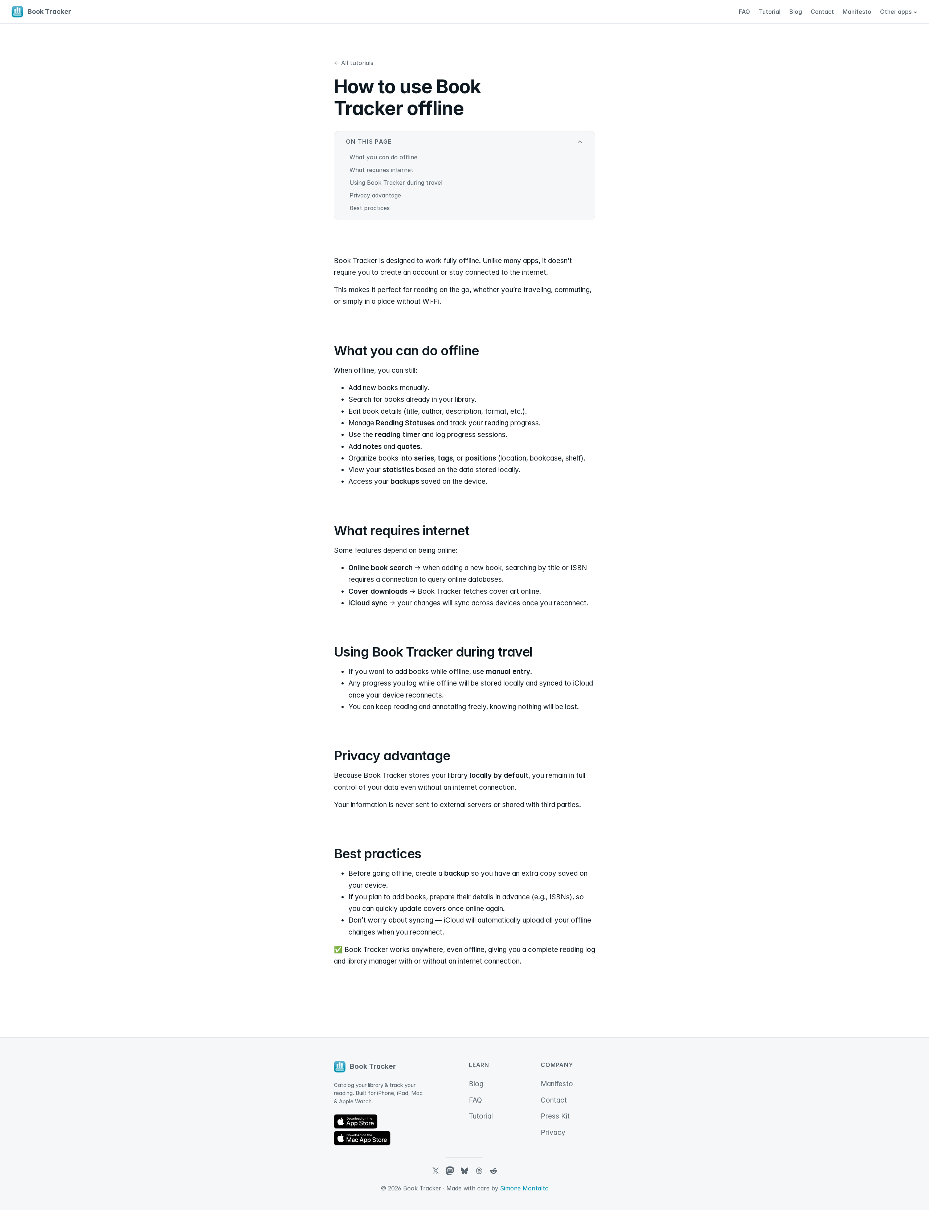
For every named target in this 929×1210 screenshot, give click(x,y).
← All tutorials (353, 62)
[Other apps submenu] (915, 11)
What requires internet (381, 169)
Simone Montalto (524, 1188)
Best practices (369, 208)
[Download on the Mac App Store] (362, 1138)
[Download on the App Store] (355, 1121)
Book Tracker (49, 11)
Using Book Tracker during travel (395, 182)
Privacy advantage (375, 195)
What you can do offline (383, 157)
